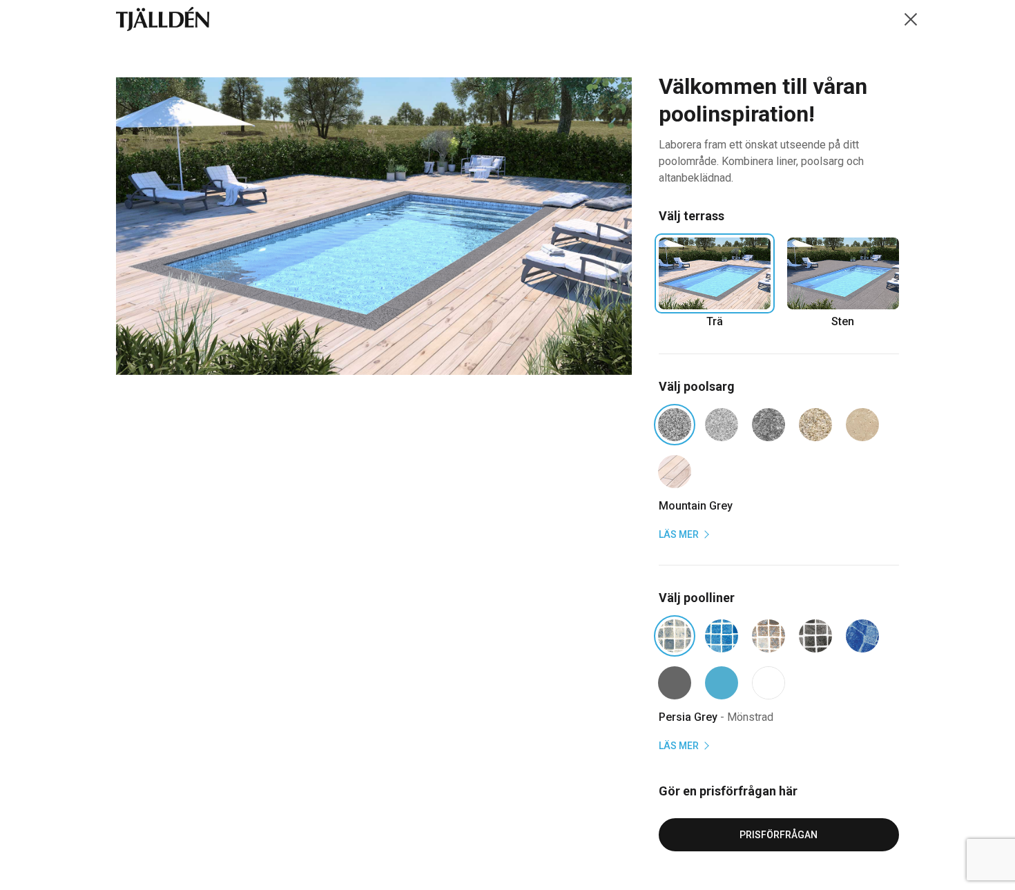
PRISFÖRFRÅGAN (779, 834)
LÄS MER (680, 534)
